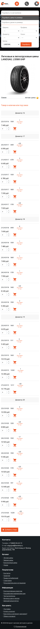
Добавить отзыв (10, 530)
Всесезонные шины (10, 563)
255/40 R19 (5, 370)
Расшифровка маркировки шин (14, 593)
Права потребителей (11, 578)
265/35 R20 (5, 483)
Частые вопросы (9, 596)
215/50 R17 (5, 175)
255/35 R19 (5, 355)
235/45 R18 (5, 257)
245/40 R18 (5, 272)
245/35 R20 (5, 438)
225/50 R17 (5, 189)
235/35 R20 (5, 423)
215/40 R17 (5, 160)
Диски (6, 565)
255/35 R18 (5, 287)
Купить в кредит (9, 611)
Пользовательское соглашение (15, 583)
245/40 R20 (5, 453)
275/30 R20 (5, 498)
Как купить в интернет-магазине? (15, 614)
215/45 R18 (5, 228)
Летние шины (8, 558)
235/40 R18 (5, 243)
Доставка (7, 609)
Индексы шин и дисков (11, 598)
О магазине (8, 580)
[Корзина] (36, 3)
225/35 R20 (5, 408)
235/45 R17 (5, 204)
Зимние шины (8, 560)
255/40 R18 (5, 302)
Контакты (7, 573)
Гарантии (7, 576)
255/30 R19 (5, 340)
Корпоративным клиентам (13, 591)
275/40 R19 (5, 385)
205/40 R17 (5, 145)
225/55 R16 (5, 121)
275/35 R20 (5, 513)
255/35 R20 (5, 468)
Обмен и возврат (9, 616)
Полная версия (20, 626)
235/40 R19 (5, 325)
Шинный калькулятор (11, 601)
